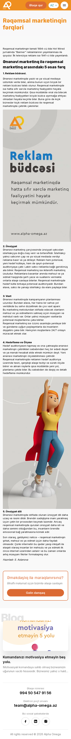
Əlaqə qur (36, 5)
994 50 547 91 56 (35, 693)
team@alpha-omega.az (35, 705)
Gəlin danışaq (35, 593)
